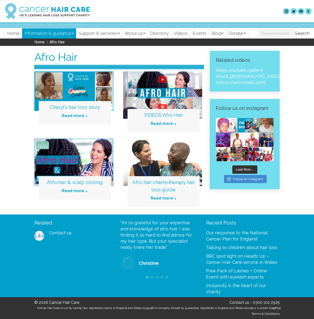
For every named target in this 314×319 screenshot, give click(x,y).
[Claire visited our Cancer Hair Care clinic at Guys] (266, 154)
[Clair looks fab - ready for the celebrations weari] (252, 140)
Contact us (60, 232)
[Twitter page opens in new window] (293, 11)
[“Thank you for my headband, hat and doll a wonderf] (237, 154)
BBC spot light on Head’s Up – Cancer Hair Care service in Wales (241, 259)
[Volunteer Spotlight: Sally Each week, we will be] (266, 125)
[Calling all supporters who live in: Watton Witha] (223, 125)
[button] (147, 277)
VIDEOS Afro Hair (163, 115)
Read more (73, 115)
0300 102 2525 (266, 302)
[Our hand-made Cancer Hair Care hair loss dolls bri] (252, 154)
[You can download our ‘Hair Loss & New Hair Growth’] (237, 125)
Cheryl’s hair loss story (75, 107)
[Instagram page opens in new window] (286, 11)
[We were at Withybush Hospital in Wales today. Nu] (252, 125)
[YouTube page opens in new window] (301, 11)
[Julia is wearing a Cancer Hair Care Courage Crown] (237, 140)
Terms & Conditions (266, 314)
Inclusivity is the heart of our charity (236, 288)
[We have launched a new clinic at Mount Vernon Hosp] (266, 140)
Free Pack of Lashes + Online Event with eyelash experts (236, 273)
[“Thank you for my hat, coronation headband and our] (223, 140)
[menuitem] (13, 33)
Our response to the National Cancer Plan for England (236, 235)
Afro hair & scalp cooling (75, 182)
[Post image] (39, 236)
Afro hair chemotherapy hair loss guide (163, 186)
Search (302, 33)
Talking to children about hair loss (241, 247)
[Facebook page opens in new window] (308, 11)
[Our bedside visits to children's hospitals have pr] (223, 154)
